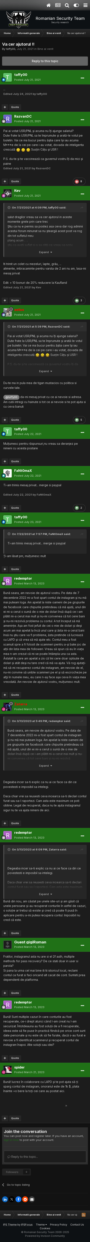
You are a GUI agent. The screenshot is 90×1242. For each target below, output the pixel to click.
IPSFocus (27, 1224)
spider (19, 1067)
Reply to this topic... (24, 1156)
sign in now (11, 1140)
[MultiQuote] (5, 107)
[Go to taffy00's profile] (7, 77)
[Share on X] (12, 1199)
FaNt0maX (23, 470)
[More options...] (82, 78)
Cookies (45, 1228)
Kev (17, 190)
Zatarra (54, 849)
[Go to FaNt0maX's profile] (7, 473)
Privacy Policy (58, 1224)
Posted (27, 79)
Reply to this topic (45, 61)
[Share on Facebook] (18, 1199)
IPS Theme (10, 1224)
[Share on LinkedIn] (5, 1199)
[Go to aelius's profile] (7, 312)
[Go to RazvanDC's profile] (7, 119)
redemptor (23, 578)
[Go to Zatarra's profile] (7, 707)
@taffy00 (11, 397)
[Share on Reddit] (25, 1199)
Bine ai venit (45, 48)
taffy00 (10, 48)
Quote (15, 107)
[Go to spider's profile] (7, 1070)
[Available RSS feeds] (83, 1215)
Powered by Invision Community (45, 1235)
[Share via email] (32, 1199)
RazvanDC (23, 116)
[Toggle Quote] (9, 207)
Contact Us (77, 1224)
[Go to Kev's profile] (7, 193)
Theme (40, 1224)
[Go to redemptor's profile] (7, 581)
